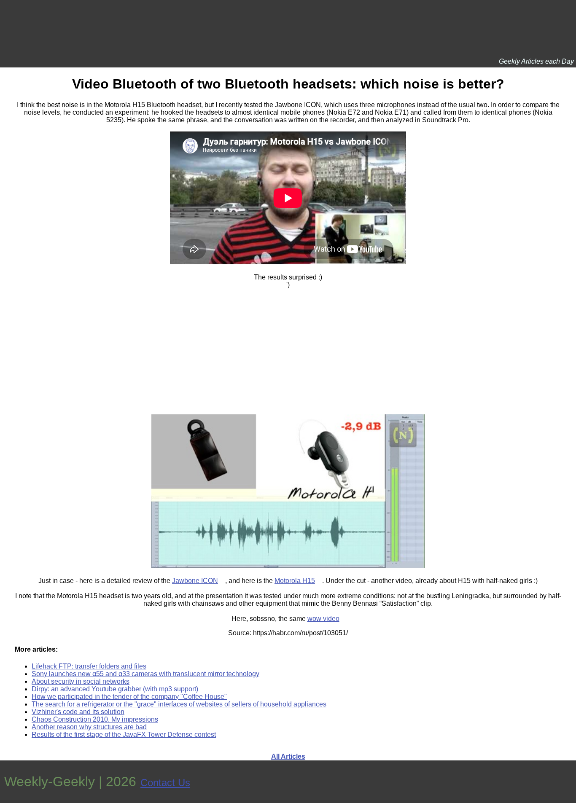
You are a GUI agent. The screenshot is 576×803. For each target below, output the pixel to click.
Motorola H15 (295, 580)
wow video (323, 618)
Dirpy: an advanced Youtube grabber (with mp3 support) (115, 689)
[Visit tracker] (568, 781)
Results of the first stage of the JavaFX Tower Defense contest (124, 734)
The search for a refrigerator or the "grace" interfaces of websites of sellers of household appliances (179, 704)
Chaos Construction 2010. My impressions (95, 719)
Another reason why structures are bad (89, 726)
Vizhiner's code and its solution (78, 711)
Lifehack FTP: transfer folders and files (89, 666)
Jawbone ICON (195, 580)
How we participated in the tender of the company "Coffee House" (129, 696)
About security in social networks (80, 681)
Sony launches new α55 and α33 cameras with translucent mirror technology (145, 673)
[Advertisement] (288, 348)
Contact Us (165, 782)
